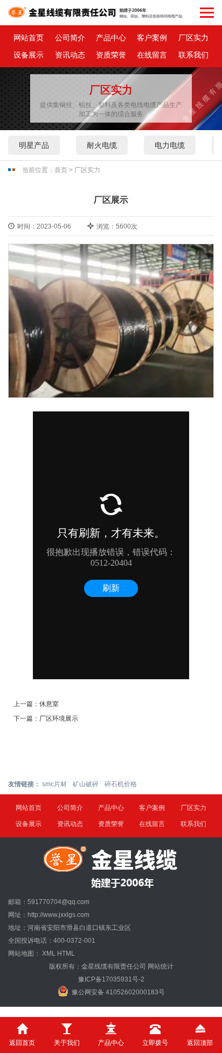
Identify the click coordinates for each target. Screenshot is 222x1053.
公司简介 (70, 37)
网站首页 (28, 37)
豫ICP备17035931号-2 (111, 979)
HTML (66, 953)
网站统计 (161, 966)
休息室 (49, 704)
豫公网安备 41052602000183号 (118, 992)
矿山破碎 (86, 784)
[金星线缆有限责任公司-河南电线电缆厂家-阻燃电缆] (95, 12)
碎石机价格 (121, 784)
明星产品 (34, 145)
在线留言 (152, 55)
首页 (60, 170)
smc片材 (54, 784)
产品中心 (111, 37)
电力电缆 (170, 145)
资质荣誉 (111, 55)
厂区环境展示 (58, 718)
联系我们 (193, 55)
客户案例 (152, 37)
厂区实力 (193, 37)
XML (49, 953)
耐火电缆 (102, 145)
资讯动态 (70, 55)
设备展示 (28, 55)
